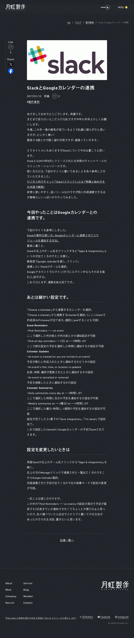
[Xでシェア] (10, 64)
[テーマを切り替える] (104, 7)
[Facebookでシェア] (10, 71)
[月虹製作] (15, 7)
